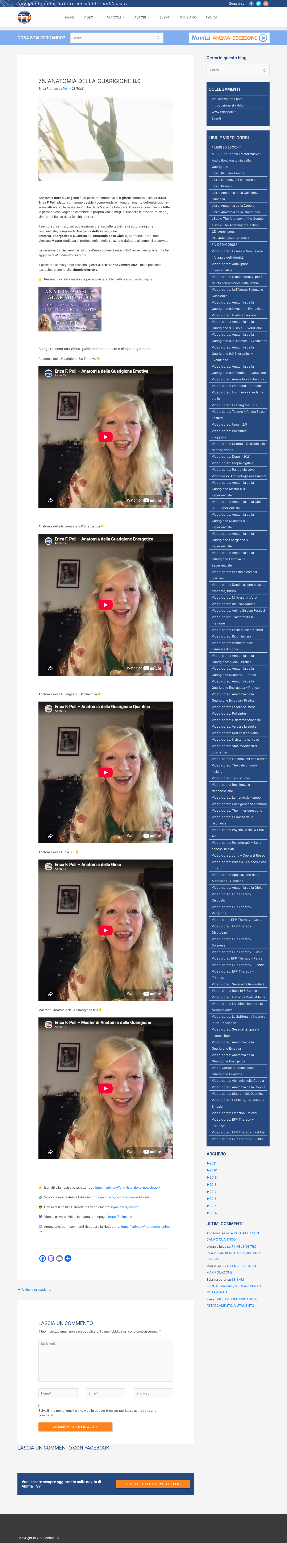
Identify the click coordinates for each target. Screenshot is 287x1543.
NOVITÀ (211, 17)
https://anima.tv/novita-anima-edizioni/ (120, 1197)
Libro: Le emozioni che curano (234, 180)
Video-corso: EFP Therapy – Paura (237, 1139)
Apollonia (213, 1233)
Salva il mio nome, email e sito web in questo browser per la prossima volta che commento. (97, 1413)
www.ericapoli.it (224, 112)
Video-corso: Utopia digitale (232, 463)
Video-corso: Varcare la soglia (234, 726)
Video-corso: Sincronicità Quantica (237, 1094)
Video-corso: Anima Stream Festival (238, 610)
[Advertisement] (93, 1309)
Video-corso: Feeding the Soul (234, 405)
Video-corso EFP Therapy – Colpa (237, 920)
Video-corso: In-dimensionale (234, 315)
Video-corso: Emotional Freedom (236, 386)
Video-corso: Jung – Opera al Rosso (238, 855)
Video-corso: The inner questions (237, 810)
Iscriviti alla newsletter (153, 1484)
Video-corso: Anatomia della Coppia (238, 1087)
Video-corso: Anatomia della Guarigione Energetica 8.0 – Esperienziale (233, 540)
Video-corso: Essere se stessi (234, 707)
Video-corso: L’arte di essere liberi (237, 630)
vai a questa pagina (138, 279)
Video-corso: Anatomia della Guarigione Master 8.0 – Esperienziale (233, 489)
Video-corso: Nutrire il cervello (235, 733)
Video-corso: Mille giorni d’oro (234, 597)
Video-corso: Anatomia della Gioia (237, 888)
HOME (69, 17)
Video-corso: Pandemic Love (233, 470)
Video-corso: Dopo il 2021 (231, 457)
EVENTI (165, 17)
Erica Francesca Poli (53, 89)
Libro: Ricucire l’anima (228, 173)
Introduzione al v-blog (228, 105)
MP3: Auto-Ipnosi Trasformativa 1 (236, 154)
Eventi (216, 118)
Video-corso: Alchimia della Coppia (238, 1081)
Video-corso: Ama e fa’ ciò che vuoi (238, 379)
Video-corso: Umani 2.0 (229, 424)
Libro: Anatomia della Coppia (233, 206)
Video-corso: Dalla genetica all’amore (239, 804)
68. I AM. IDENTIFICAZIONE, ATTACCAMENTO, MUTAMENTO (234, 1286)
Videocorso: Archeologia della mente (239, 476)
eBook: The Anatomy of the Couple (238, 219)
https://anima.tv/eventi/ (122, 1207)
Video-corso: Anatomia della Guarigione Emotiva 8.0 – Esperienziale (233, 559)
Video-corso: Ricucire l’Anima (233, 604)
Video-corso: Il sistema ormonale (236, 720)
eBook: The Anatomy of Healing (235, 225)
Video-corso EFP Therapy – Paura (237, 958)
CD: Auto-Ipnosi (224, 232)
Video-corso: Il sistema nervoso (235, 739)
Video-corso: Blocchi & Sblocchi (235, 991)
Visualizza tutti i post (227, 99)
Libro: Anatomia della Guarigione (236, 212)
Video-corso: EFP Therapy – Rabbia (238, 965)
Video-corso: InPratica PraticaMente (239, 997)
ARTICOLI (114, 17)
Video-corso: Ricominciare (231, 636)
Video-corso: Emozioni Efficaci (234, 1113)
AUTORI (140, 17)
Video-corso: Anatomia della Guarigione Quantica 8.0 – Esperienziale (233, 521)
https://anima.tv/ (120, 1217)
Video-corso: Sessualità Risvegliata (238, 984)
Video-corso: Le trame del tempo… (237, 797)
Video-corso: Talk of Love (231, 778)
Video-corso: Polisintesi (230, 713)
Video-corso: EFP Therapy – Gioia (237, 952)
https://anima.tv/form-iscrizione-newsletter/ (127, 1187)
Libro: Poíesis (222, 186)
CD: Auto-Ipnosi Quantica (230, 238)
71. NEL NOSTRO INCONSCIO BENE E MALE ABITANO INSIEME (233, 1253)
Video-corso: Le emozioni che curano (239, 759)
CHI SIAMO (188, 17)
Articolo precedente (34, 1290)
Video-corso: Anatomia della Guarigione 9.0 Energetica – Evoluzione (233, 353)
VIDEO (88, 17)
